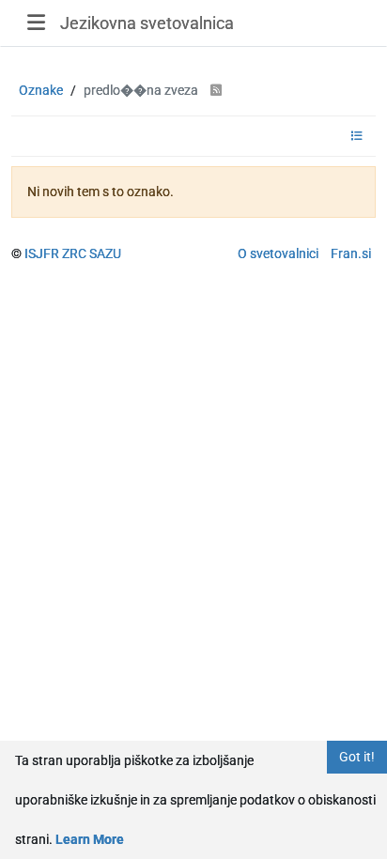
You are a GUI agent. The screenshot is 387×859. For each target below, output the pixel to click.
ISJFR (41, 253)
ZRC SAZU (91, 253)
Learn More (89, 839)
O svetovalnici (278, 253)
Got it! (357, 756)
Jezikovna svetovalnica (147, 23)
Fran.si (351, 253)
